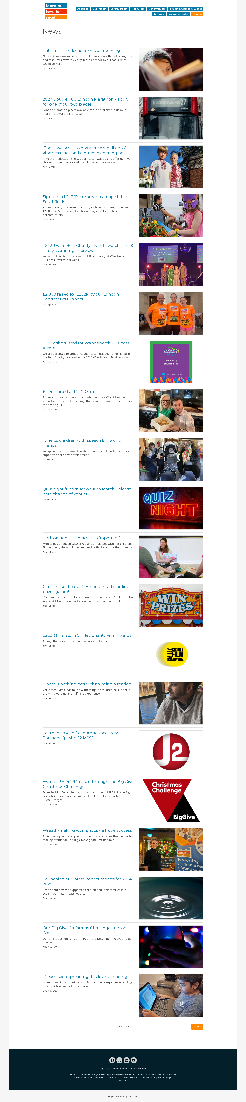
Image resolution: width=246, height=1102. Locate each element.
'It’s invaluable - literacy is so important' (81, 537)
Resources (138, 8)
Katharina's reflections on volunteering (81, 50)
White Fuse (133, 1096)
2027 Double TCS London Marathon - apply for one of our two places (85, 102)
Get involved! (157, 8)
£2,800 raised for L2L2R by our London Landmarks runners (81, 296)
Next (196, 1026)
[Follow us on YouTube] (134, 1060)
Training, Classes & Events (186, 8)
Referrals (158, 14)
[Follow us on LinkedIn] (127, 1060)
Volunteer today (179, 14)
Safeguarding (119, 8)
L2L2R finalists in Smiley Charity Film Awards (87, 635)
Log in (111, 1096)
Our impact (99, 8)
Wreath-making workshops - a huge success (87, 830)
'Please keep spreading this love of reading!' (86, 976)
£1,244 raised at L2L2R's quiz (71, 391)
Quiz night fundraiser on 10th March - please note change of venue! (87, 491)
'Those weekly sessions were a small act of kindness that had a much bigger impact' (84, 150)
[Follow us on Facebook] (112, 1060)
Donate (197, 14)
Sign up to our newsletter (114, 1068)
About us (82, 8)
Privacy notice (138, 1068)
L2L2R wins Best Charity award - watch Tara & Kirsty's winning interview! (88, 248)
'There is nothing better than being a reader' (87, 684)
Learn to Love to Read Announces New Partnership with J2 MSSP (81, 735)
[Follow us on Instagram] (119, 1060)
